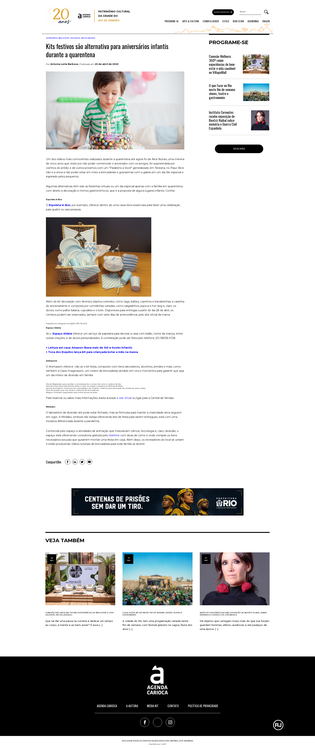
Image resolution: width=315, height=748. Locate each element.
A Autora (132, 706)
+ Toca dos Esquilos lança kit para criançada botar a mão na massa (92, 352)
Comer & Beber (211, 21)
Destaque (75, 38)
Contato (173, 706)
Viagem (266, 21)
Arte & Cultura (190, 21)
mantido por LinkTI (157, 744)
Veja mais (239, 148)
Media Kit (153, 706)
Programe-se (172, 21)
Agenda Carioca (107, 706)
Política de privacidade (203, 706)
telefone (114, 435)
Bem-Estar (238, 21)
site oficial (125, 398)
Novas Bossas (88, 38)
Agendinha (253, 21)
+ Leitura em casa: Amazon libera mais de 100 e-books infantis (89, 347)
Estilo (225, 21)
